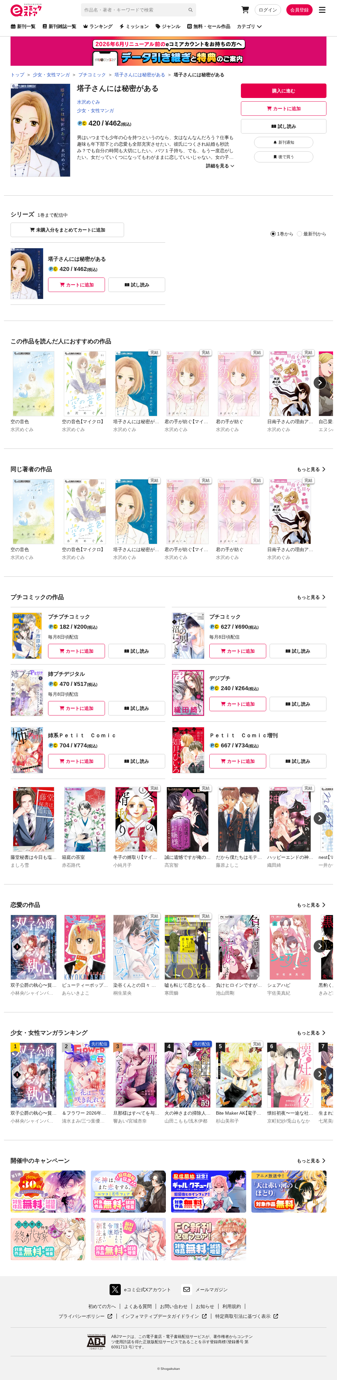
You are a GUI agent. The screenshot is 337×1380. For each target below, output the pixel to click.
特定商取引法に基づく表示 (246, 1316)
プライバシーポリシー (86, 1316)
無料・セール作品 (212, 26)
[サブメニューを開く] (322, 10)
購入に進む (283, 90)
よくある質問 (138, 1306)
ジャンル (171, 26)
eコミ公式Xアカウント (142, 1291)
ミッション (137, 26)
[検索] (190, 9)
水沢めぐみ (88, 102)
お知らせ (205, 1306)
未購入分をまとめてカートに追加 (70, 229)
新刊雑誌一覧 (62, 26)
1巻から (285, 233)
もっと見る (308, 469)
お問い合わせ (174, 1306)
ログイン (268, 9)
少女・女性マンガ (95, 110)
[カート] (245, 10)
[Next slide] (319, 382)
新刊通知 (286, 142)
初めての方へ (102, 1306)
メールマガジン (211, 1289)
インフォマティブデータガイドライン (160, 1316)
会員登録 (299, 9)
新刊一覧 (26, 26)
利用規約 (231, 1306)
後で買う (286, 157)
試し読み (287, 126)
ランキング (101, 26)
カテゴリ (246, 26)
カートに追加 (287, 108)
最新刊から (314, 233)
